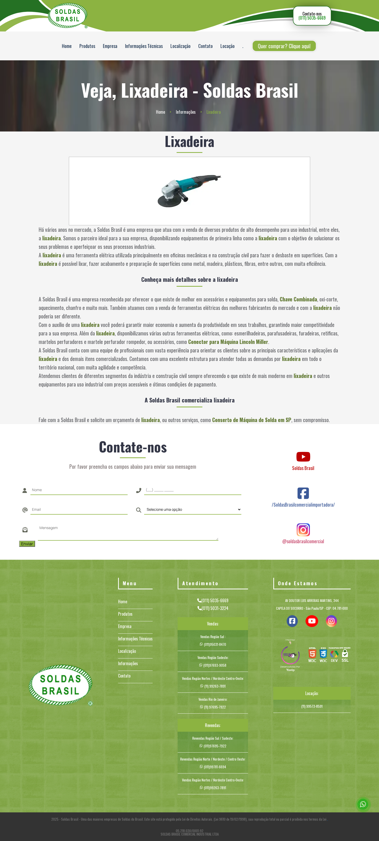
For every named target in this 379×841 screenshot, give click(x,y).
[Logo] (60, 686)
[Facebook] (303, 488)
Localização (180, 46)
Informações (186, 112)
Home (67, 46)
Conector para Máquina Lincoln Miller (228, 341)
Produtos (87, 46)
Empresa (110, 46)
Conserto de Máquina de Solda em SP (251, 420)
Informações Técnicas (144, 46)
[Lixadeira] (189, 191)
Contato (205, 46)
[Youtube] (303, 451)
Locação (227, 46)
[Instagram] (303, 525)
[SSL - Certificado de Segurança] (345, 656)
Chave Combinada (298, 299)
